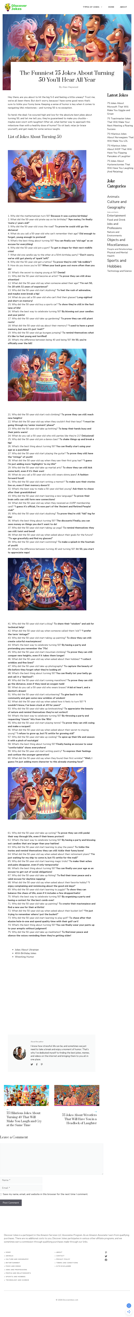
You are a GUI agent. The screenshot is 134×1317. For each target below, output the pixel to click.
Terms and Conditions (67, 1263)
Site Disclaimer (63, 1266)
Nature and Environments (114, 233)
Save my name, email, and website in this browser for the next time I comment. (45, 1194)
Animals (113, 196)
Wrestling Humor (24, 956)
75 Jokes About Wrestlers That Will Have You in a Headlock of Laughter (79, 1119)
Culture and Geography (117, 204)
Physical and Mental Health (117, 254)
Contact (60, 1256)
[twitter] (106, 1256)
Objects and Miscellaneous (117, 242)
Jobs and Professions (114, 226)
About (123, 7)
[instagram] (106, 1252)
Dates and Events (112, 212)
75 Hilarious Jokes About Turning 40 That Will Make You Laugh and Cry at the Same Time (24, 1119)
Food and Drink (116, 220)
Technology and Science (119, 271)
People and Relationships (119, 249)
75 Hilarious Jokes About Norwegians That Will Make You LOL (120, 137)
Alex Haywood (70, 87)
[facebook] (106, 1260)
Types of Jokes (91, 7)
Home (111, 7)
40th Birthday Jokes (25, 953)
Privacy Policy (63, 1259)
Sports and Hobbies (116, 263)
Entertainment (116, 215)
